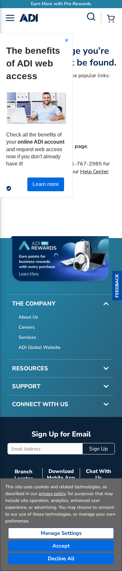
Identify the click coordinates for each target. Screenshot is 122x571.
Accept (61, 546)
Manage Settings (61, 533)
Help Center (94, 171)
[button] (117, 285)
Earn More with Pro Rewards (61, 4)
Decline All (61, 558)
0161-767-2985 (81, 163)
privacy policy (52, 494)
